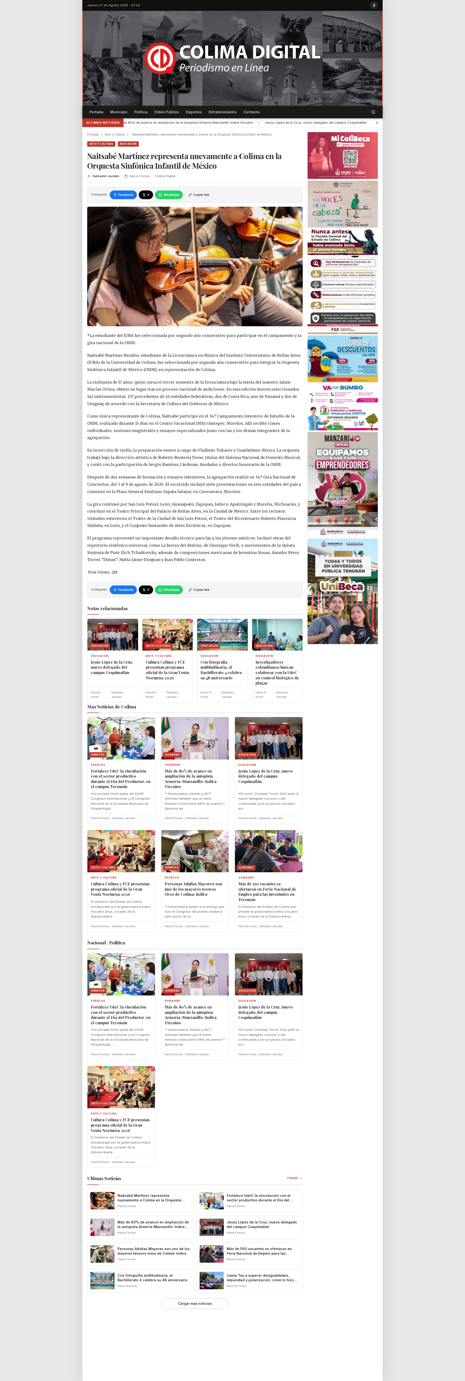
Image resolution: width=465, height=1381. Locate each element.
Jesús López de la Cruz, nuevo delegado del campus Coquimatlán (209, 122)
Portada (96, 112)
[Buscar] (373, 112)
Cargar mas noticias (195, 1303)
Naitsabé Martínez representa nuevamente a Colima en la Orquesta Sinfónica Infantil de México (149, 1200)
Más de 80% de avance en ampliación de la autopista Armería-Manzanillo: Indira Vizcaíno (191, 778)
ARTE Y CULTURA (101, 143)
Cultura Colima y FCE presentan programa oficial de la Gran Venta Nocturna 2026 (334, 122)
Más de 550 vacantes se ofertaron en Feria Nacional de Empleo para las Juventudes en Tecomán (267, 891)
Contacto (251, 112)
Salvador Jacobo (106, 176)
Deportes (194, 112)
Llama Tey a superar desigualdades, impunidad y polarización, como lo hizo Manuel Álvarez (260, 1280)
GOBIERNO (173, 764)
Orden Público (166, 112)
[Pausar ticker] (377, 123)
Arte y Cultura (115, 134)
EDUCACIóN (128, 143)
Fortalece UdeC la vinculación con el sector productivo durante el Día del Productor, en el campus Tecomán (121, 778)
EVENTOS (98, 764)
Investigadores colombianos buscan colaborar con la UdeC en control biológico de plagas (277, 672)
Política (140, 112)
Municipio (119, 112)
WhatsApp (171, 195)
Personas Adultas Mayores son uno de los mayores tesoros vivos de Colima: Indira (193, 889)
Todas (293, 1178)
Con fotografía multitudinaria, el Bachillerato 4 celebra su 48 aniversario (221, 670)
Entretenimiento (223, 112)
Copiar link (201, 195)
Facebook (125, 195)
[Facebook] (374, 5)
